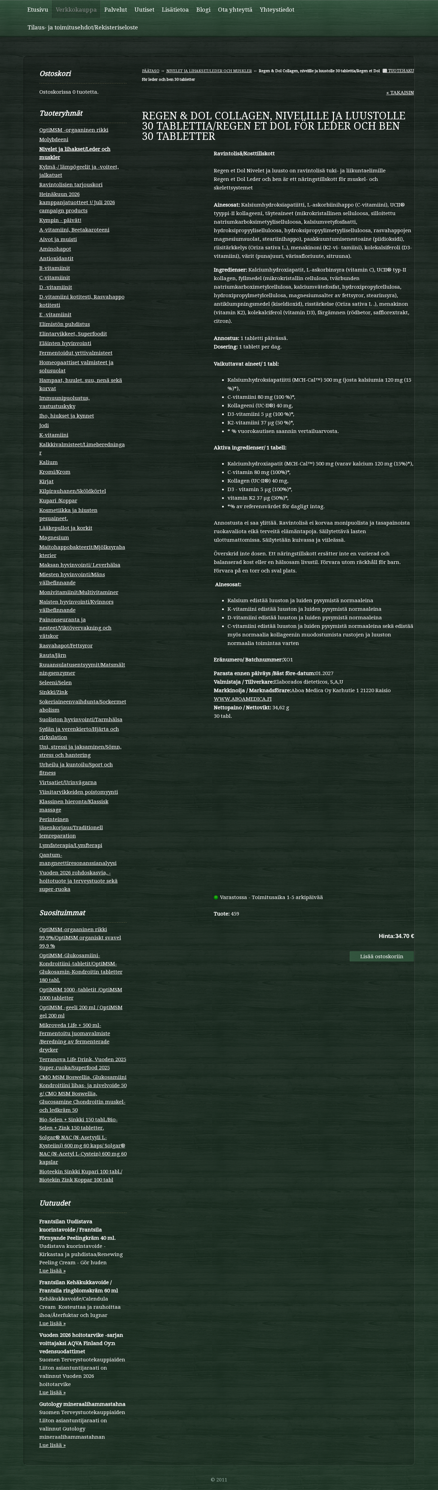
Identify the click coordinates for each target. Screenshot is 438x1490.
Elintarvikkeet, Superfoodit (73, 334)
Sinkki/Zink (53, 692)
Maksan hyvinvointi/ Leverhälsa (79, 565)
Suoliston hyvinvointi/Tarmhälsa (81, 719)
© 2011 (219, 1479)
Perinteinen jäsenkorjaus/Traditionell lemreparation (71, 827)
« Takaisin (400, 93)
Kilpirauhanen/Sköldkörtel (72, 491)
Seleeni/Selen (55, 683)
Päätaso (150, 71)
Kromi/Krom (54, 472)
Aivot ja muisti (58, 239)
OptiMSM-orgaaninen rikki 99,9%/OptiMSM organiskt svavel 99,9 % (80, 937)
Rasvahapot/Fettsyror (66, 646)
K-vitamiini (53, 435)
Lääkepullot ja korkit (65, 528)
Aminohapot (55, 249)
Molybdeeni (53, 139)
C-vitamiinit (54, 278)
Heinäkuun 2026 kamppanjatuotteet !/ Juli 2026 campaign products (77, 202)
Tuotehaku (400, 70)
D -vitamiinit (55, 287)
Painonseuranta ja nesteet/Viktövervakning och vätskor (75, 628)
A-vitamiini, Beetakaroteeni (74, 230)
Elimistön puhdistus (64, 324)
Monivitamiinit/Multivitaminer (78, 592)
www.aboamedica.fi (243, 699)
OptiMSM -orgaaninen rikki (73, 130)
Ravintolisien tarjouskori (71, 185)
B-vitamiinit (54, 268)
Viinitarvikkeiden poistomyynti (78, 792)
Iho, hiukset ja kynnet (66, 416)
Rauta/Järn (52, 655)
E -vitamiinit (55, 315)
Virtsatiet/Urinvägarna (68, 782)
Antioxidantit (56, 258)
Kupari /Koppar (58, 501)
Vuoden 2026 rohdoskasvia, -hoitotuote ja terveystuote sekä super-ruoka (78, 881)
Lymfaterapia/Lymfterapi (70, 845)
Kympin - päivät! (60, 220)
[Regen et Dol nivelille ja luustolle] (178, 153)
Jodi (44, 425)
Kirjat (46, 481)
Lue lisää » (52, 1271)
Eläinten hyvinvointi (65, 343)
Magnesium (54, 538)
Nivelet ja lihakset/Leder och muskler (209, 71)
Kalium (48, 462)
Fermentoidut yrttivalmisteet (76, 353)
